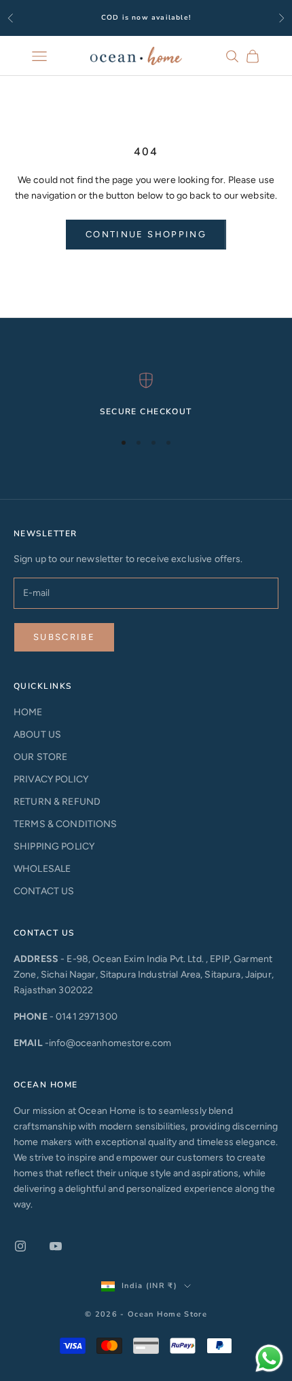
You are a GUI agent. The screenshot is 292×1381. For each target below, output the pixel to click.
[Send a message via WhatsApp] (269, 1358)
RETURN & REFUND (57, 801)
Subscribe (64, 637)
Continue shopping (146, 234)
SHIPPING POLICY (54, 846)
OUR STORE (40, 757)
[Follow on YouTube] (55, 1246)
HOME (28, 712)
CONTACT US (44, 891)
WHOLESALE (42, 869)
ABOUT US (37, 734)
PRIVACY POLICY (51, 779)
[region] (146, 395)
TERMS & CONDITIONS (65, 824)
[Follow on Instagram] (20, 1246)
